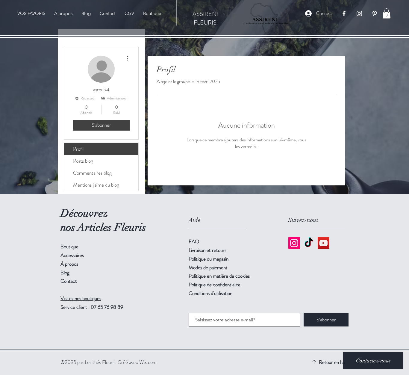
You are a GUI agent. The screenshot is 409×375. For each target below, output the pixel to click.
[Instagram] (294, 243)
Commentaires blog (92, 172)
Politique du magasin (208, 258)
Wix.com (148, 362)
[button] (386, 13)
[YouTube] (323, 243)
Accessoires (72, 255)
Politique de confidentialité (214, 284)
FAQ (194, 241)
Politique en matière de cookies (219, 275)
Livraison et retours (207, 250)
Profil (78, 148)
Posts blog (83, 160)
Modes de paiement (208, 267)
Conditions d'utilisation (210, 293)
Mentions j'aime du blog (96, 184)
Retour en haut (334, 362)
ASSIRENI (205, 14)
